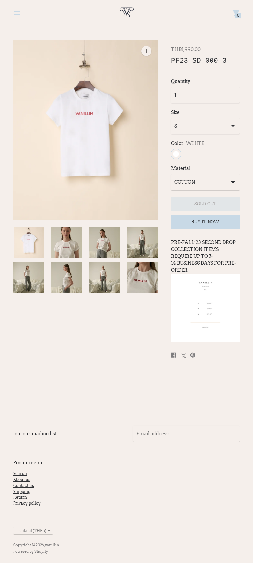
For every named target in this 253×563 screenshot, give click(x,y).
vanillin (52, 545)
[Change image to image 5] (28, 278)
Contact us (23, 485)
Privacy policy (27, 503)
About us (21, 479)
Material (181, 168)
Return (20, 497)
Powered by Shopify (30, 551)
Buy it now (205, 221)
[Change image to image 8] (142, 278)
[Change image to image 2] (66, 242)
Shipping (21, 491)
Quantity (180, 81)
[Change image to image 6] (66, 278)
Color (177, 143)
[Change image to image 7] (104, 278)
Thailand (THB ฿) (31, 530)
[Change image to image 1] (28, 243)
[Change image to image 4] (142, 242)
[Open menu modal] (17, 13)
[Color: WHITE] (176, 154)
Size (175, 112)
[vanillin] (126, 12)
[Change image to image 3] (104, 242)
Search (20, 473)
